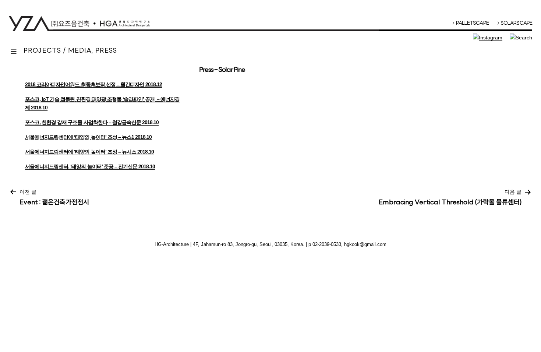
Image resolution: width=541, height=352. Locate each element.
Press (106, 51)
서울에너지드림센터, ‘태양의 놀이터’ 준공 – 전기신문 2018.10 (90, 166)
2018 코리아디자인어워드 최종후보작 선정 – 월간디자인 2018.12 (93, 84)
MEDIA (80, 51)
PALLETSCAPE (470, 23)
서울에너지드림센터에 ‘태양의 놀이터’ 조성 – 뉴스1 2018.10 (88, 137)
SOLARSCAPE (515, 23)
